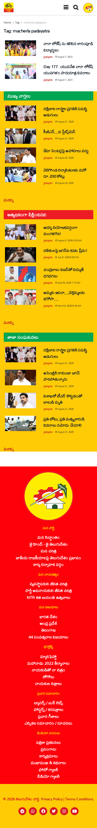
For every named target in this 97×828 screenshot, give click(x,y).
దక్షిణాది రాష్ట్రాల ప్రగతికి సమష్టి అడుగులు (65, 111)
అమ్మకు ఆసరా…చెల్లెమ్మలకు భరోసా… (64, 295)
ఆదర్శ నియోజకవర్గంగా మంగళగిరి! (61, 230)
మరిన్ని (9, 200)
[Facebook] (43, 811)
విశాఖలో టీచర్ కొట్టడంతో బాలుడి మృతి (63, 399)
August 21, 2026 (65, 121)
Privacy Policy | (53, 799)
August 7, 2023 (64, 56)
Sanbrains (87, 823)
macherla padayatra (34, 22)
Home (7, 22)
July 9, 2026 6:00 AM (68, 257)
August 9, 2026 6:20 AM (69, 240)
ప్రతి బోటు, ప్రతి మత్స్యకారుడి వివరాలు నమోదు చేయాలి (64, 422)
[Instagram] (64, 811)
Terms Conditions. (79, 799)
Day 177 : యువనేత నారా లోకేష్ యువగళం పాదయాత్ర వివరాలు (68, 69)
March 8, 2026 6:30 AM (69, 305)
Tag (17, 22)
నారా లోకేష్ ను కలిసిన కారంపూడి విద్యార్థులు (68, 46)
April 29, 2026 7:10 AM (68, 282)
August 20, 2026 (65, 157)
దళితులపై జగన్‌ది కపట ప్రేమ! (65, 250)
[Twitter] (54, 811)
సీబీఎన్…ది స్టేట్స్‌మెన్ (59, 131)
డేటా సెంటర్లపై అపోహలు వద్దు (66, 150)
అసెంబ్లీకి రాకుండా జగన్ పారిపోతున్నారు (62, 376)
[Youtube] (75, 811)
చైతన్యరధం (48, 56)
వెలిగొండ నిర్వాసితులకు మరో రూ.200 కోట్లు (65, 173)
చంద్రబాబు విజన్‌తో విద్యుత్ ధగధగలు (64, 272)
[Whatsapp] (33, 811)
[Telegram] (22, 811)
